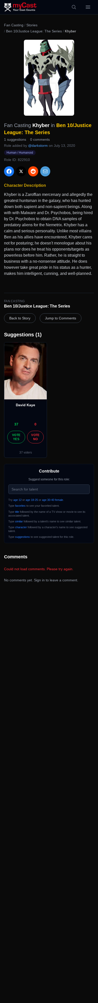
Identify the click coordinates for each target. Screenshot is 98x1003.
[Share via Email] (45, 171)
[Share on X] (21, 171)
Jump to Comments (60, 318)
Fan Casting (13, 25)
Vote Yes (16, 437)
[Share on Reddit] (33, 171)
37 (16, 424)
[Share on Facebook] (9, 171)
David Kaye (25, 405)
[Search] (74, 7)
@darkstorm (38, 146)
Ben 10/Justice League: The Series (34, 31)
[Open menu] (88, 7)
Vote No (35, 437)
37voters (25, 452)
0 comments (40, 139)
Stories (31, 25)
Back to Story (19, 318)
